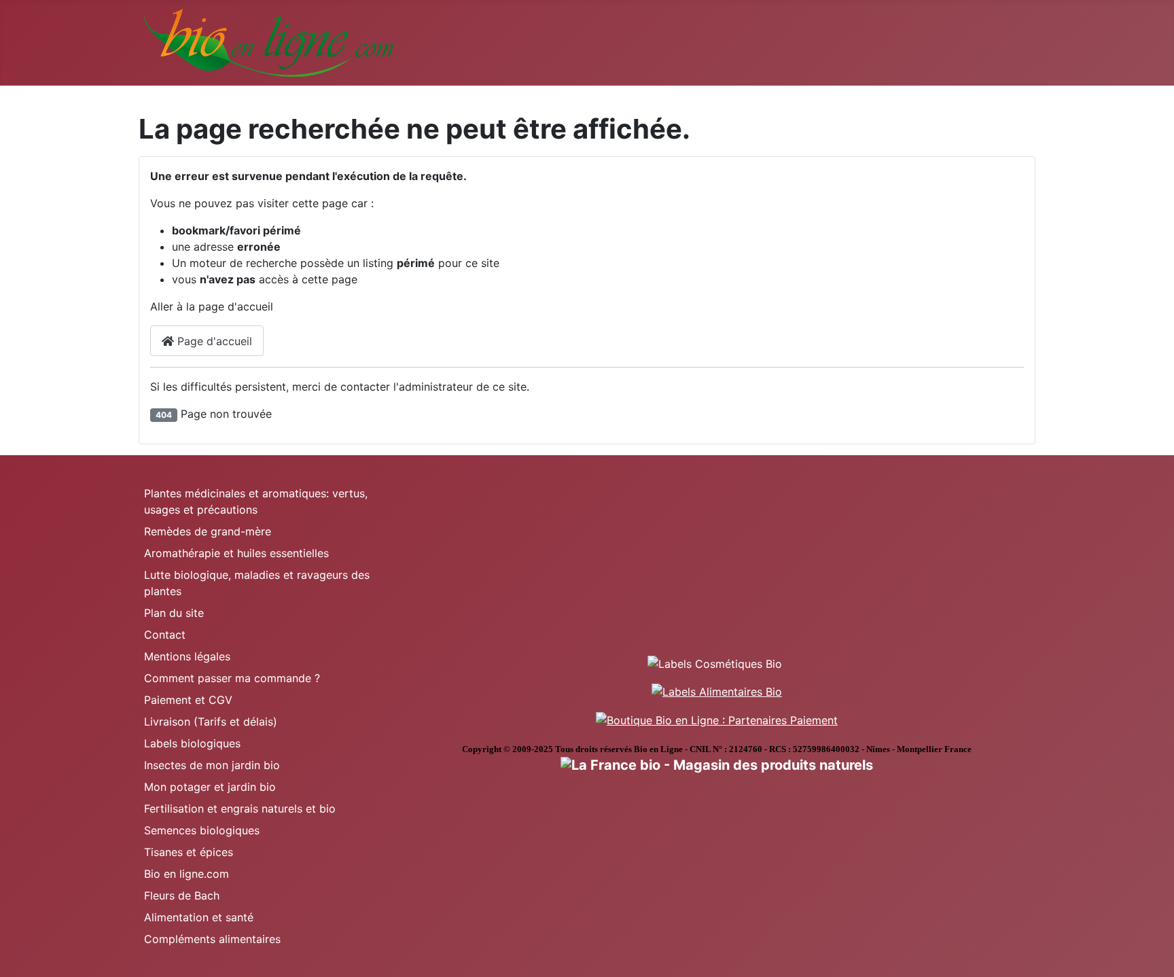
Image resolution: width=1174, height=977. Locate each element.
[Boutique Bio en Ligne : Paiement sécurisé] (717, 719)
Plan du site (174, 613)
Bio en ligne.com (186, 874)
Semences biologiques (202, 830)
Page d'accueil (213, 341)
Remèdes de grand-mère (207, 531)
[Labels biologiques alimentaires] (717, 691)
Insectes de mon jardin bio (212, 765)
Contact (164, 634)
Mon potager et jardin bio (210, 787)
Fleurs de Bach (181, 895)
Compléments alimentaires (212, 939)
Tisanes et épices (188, 852)
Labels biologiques (192, 743)
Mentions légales (187, 656)
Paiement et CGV (188, 700)
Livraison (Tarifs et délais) (210, 721)
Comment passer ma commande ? (232, 678)
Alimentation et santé (198, 917)
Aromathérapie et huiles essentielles (236, 553)
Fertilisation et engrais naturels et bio (240, 808)
